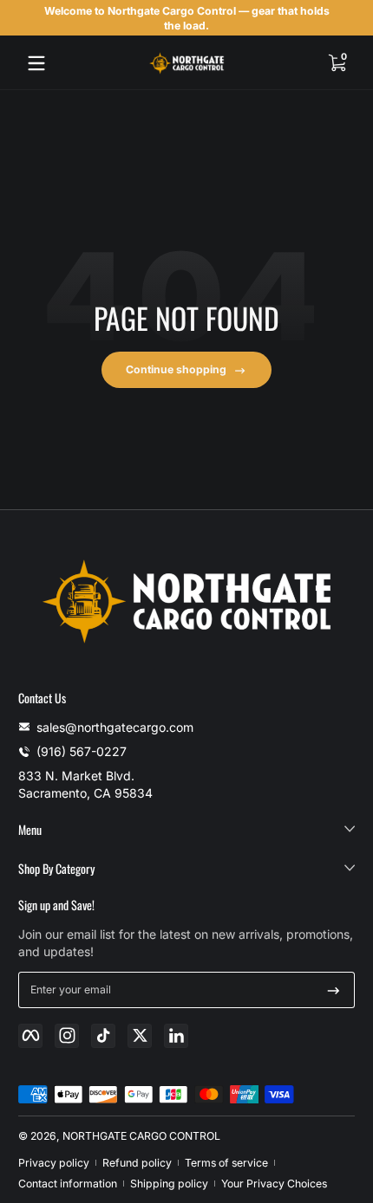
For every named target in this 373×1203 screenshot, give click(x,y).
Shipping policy (169, 1183)
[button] (336, 63)
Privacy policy (53, 1162)
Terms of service (226, 1162)
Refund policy (137, 1162)
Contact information (67, 1183)
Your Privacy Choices (274, 1183)
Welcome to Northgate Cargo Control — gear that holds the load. (187, 18)
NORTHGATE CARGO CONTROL (141, 1135)
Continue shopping (176, 369)
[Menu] (36, 63)
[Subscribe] (333, 990)
